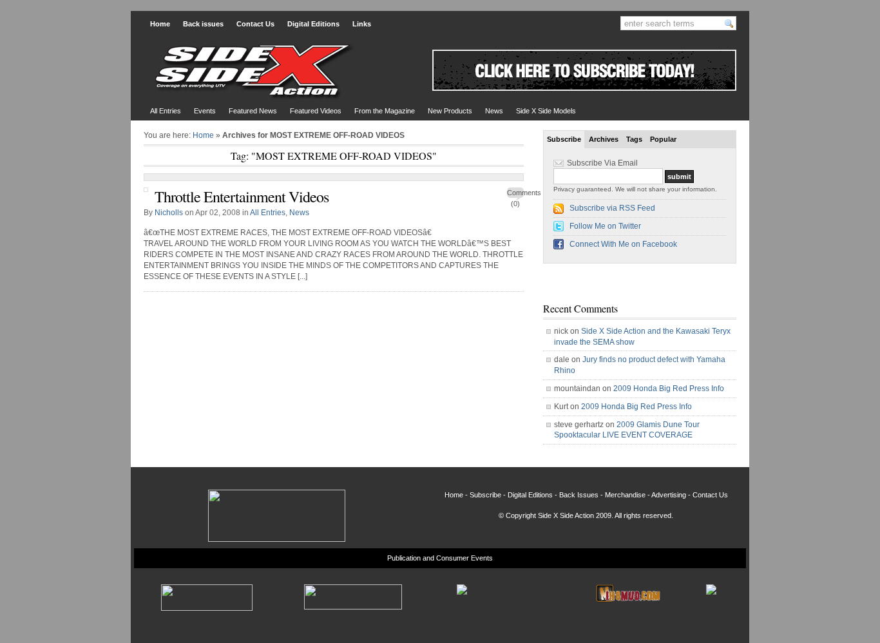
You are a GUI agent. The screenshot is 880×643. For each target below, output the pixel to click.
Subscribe (564, 139)
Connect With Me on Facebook (623, 244)
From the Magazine (384, 111)
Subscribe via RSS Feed (612, 208)
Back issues (203, 24)
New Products (450, 111)
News (494, 111)
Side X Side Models (546, 111)
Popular (663, 139)
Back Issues (578, 495)
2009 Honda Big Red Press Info (668, 388)
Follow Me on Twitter (605, 226)
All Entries (165, 111)
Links (361, 24)
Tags (634, 139)
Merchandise (625, 495)
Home (160, 24)
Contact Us (255, 24)
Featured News (253, 111)
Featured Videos (315, 111)
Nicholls (169, 212)
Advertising (668, 495)
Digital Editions (313, 24)
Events (205, 111)
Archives (603, 139)
